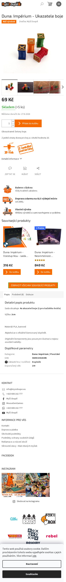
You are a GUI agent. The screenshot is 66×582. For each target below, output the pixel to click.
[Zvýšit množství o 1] (13, 121)
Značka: (28, 21)
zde (34, 556)
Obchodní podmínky (11, 434)
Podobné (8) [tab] (18, 294)
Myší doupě (11, 398)
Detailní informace (10, 159)
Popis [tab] (7, 294)
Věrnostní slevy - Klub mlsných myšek (19, 446)
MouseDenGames (14, 403)
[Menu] (59, 4)
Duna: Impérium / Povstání (46, 354)
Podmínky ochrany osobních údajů (18, 437)
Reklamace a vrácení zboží (14, 441)
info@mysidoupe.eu (16, 389)
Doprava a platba (10, 429)
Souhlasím (32, 574)
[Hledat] (42, 4)
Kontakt (5, 425)
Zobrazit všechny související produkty (33, 285)
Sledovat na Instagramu (28, 501)
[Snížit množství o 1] (13, 125)
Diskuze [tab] (29, 294)
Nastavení (32, 564)
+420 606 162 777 (14, 393)
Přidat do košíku (30, 123)
